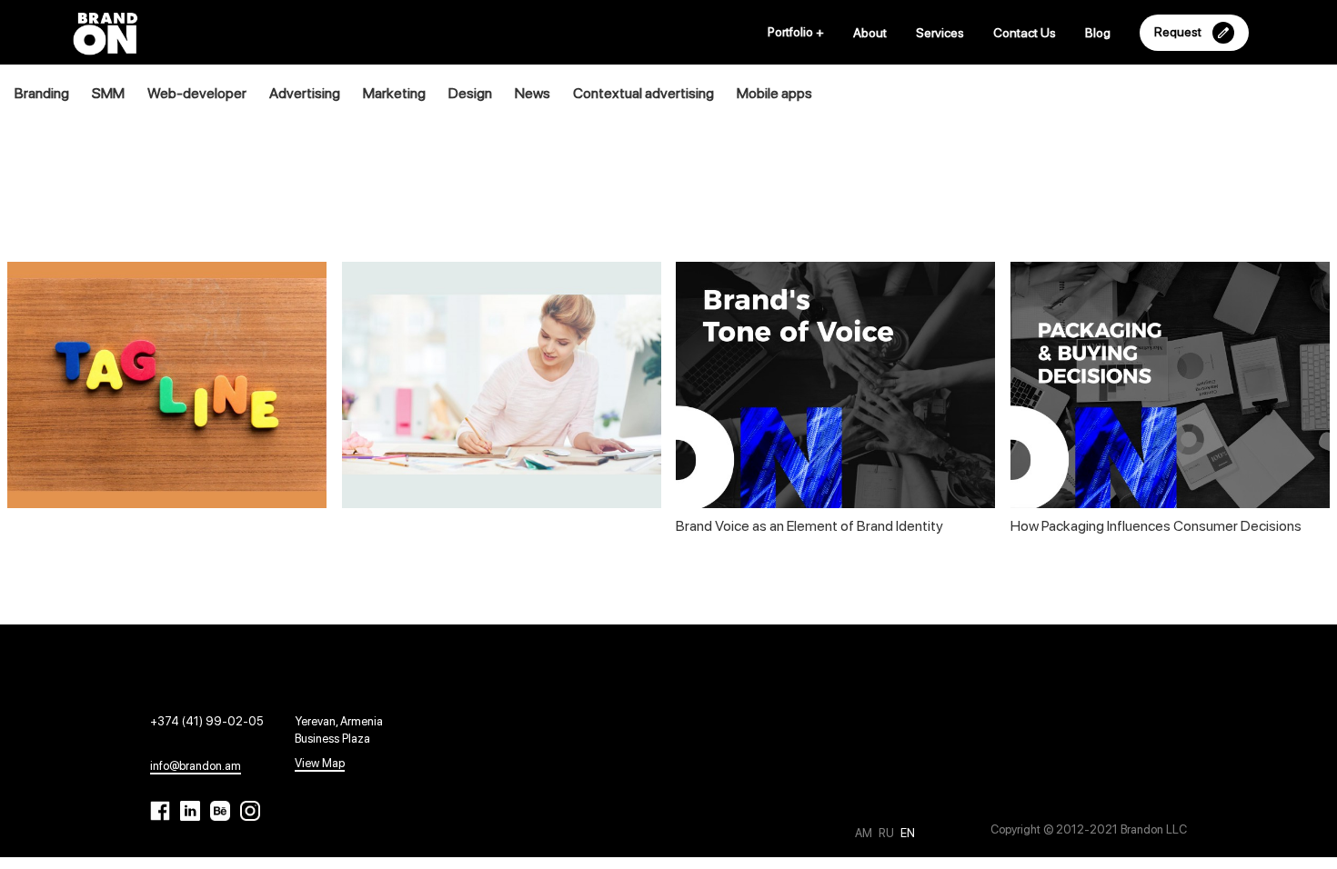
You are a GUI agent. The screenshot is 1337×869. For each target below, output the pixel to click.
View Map (320, 763)
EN (907, 833)
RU (888, 833)
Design (470, 93)
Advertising (304, 93)
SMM (108, 93)
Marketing (394, 93)
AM (865, 833)
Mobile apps (774, 93)
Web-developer (196, 93)
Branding (42, 93)
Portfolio (796, 32)
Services (940, 32)
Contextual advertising (643, 93)
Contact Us (1024, 32)
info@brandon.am (195, 766)
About (870, 32)
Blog (1098, 32)
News (532, 93)
